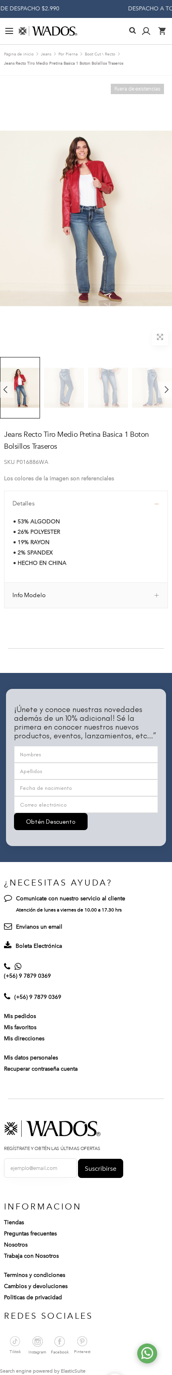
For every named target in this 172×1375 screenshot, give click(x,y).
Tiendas (14, 1222)
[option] (64, 387)
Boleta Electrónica (39, 946)
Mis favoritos (20, 1027)
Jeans (46, 54)
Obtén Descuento (51, 821)
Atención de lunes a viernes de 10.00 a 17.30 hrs (69, 910)
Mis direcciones (24, 1038)
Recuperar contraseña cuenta (41, 1068)
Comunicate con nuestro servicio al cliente (70, 898)
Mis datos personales (31, 1057)
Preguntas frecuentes (30, 1233)
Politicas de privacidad (33, 1297)
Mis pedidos (20, 1016)
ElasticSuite (73, 1371)
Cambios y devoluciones (36, 1286)
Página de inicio (19, 54)
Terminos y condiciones (34, 1275)
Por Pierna (68, 54)
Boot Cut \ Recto (100, 54)
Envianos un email (39, 926)
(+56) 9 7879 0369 (27, 976)
